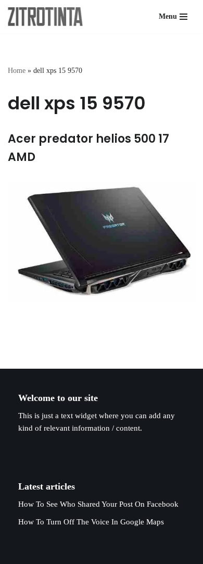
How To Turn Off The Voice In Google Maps (91, 522)
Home (17, 70)
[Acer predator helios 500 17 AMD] (101, 241)
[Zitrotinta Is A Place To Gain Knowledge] (48, 16)
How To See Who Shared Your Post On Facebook (98, 504)
